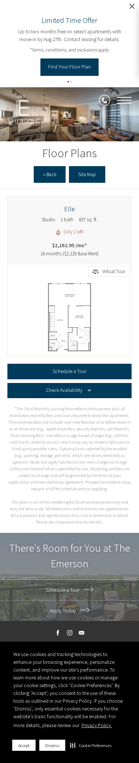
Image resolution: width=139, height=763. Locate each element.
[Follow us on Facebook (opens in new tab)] (57, 633)
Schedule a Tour (63, 589)
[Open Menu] (124, 100)
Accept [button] (24, 745)
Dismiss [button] (52, 745)
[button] (91, 745)
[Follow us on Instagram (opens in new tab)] (69, 633)
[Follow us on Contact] (81, 633)
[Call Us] (104, 100)
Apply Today (63, 610)
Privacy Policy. (97, 725)
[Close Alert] (132, 8)
